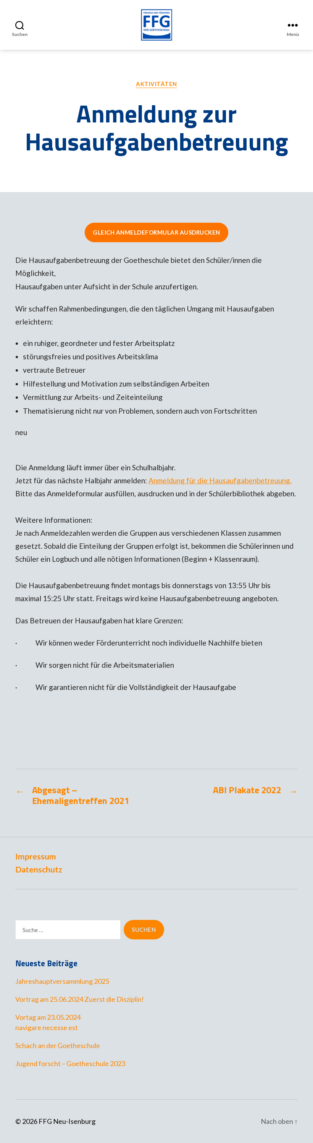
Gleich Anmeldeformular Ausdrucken (156, 232)
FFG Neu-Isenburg (67, 1121)
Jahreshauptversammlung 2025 (62, 981)
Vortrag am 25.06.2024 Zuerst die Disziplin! (79, 999)
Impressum (35, 856)
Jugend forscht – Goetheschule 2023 (70, 1063)
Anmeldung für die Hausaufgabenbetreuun (217, 480)
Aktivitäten (156, 83)
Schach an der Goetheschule (57, 1045)
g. (289, 480)
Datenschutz (38, 869)
